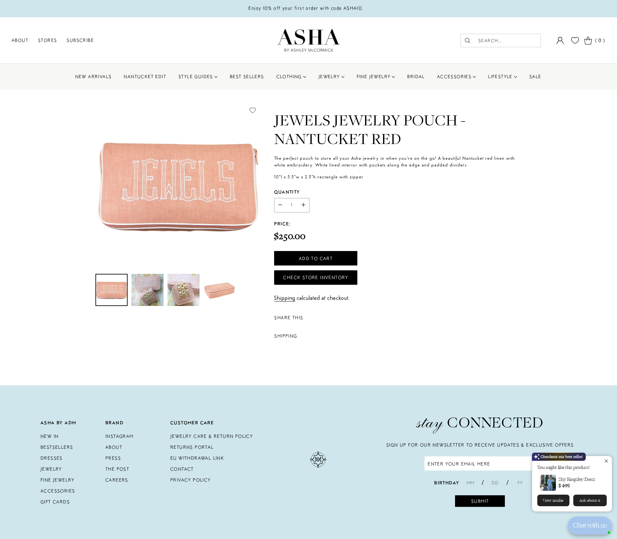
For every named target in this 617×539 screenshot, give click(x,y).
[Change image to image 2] (147, 290)
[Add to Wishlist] (252, 110)
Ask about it (589, 500)
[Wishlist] (574, 40)
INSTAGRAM (119, 436)
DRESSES (51, 458)
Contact (182, 469)
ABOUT (113, 447)
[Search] (468, 40)
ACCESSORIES (57, 490)
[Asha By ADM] (308, 40)
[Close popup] (606, 461)
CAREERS (116, 479)
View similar (553, 500)
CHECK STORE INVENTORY (315, 277)
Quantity (287, 191)
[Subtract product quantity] (280, 205)
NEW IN (49, 436)
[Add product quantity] (303, 205)
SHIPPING (285, 335)
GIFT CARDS (55, 501)
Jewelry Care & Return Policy (211, 436)
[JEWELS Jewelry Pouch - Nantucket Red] (177, 185)
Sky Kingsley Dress (577, 479)
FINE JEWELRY (57, 479)
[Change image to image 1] (111, 290)
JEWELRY (51, 469)
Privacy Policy (190, 479)
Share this (288, 317)
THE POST (117, 469)
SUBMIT (480, 501)
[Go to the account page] (560, 40)
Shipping (284, 298)
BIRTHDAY (446, 482)
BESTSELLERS (56, 447)
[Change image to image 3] (183, 290)
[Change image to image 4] (219, 290)
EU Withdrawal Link (197, 458)
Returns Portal (192, 447)
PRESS (113, 458)
